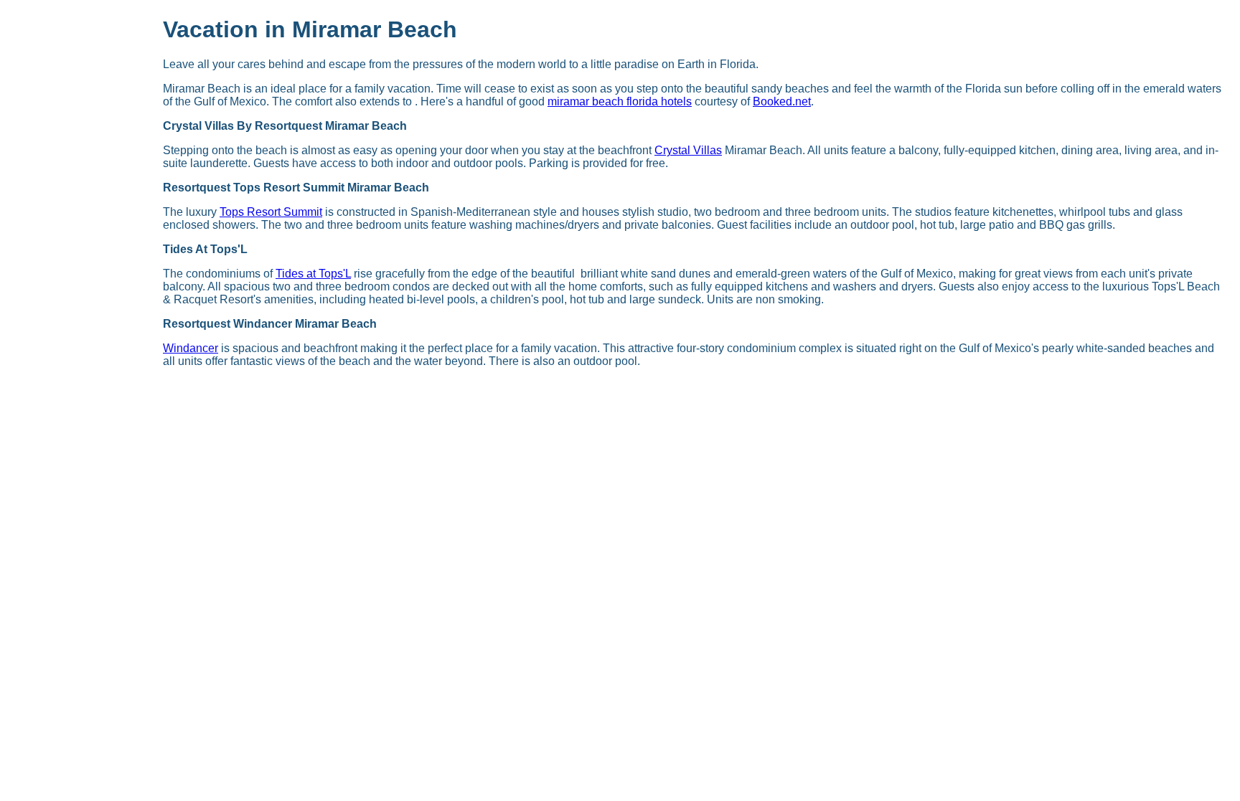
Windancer (190, 348)
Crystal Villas (688, 150)
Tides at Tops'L (313, 273)
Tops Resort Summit (271, 212)
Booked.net (782, 101)
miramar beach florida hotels (620, 101)
